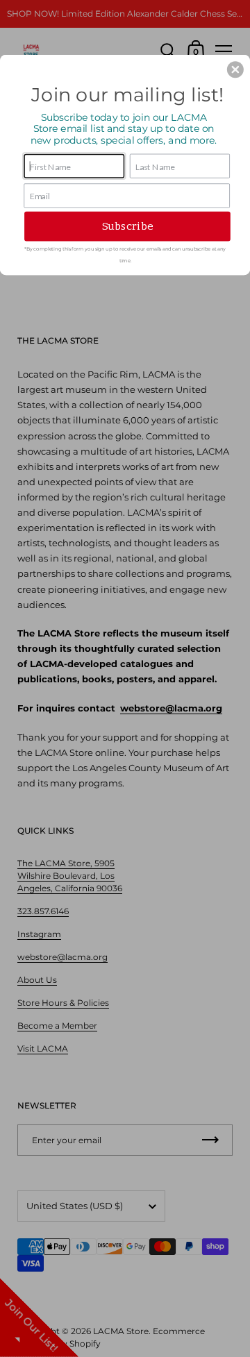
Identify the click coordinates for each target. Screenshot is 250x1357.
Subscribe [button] (127, 226)
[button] (235, 69)
